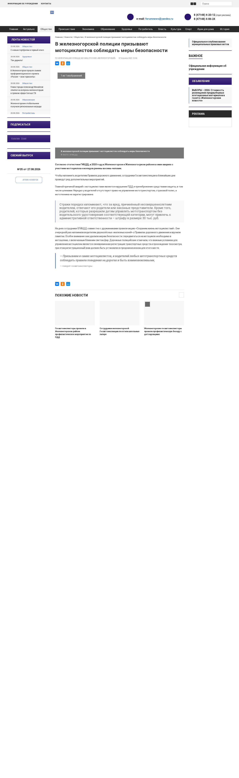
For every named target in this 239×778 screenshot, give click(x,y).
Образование (108, 29)
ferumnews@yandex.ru (159, 18)
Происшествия (67, 29)
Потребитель (146, 29)
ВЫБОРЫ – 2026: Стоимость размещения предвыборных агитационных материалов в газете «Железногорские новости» (208, 95)
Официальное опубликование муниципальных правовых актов (210, 43)
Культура (176, 29)
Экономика (88, 29)
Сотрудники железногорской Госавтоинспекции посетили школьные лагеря (119, 331)
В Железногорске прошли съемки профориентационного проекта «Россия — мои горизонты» (26, 73)
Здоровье (126, 29)
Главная (13, 29)
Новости (68, 37)
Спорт (188, 29)
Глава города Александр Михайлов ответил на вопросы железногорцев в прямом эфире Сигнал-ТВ (27, 90)
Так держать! (17, 60)
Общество (46, 29)
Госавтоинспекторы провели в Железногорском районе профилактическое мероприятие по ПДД (73, 332)
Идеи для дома (206, 29)
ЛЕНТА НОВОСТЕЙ (23, 39)
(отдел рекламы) (212, 14)
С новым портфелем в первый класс (27, 50)
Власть (162, 29)
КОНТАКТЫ (46, 4)
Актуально (29, 29)
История (224, 29)
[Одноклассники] (63, 63)
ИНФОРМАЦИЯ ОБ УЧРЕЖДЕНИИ (23, 4)
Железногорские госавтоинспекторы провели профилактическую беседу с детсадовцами (163, 331)
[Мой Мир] (68, 63)
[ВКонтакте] (57, 63)
